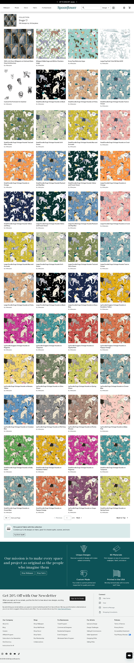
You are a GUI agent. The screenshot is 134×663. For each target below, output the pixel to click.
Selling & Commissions (94, 631)
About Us (6, 624)
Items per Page (15, 518)
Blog (4, 627)
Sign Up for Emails (77, 598)
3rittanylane (34, 23)
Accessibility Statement (121, 631)
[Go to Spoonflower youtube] (15, 654)
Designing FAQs (92, 638)
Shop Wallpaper (27, 573)
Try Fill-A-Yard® (19, 535)
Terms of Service (119, 624)
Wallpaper (6, 8)
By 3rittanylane (8, 65)
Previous (57, 518)
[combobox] (106, 8)
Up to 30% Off (64, 2)
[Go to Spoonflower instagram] (2, 654)
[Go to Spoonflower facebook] (6, 654)
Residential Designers (64, 631)
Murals (17, 8)
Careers (5, 631)
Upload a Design (92, 624)
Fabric (35, 8)
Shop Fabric (41, 573)
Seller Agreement (92, 635)
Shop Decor (37, 631)
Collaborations (38, 642)
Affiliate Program (8, 635)
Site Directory (7, 642)
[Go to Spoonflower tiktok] (19, 654)
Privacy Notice (118, 627)
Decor (26, 8)
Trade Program (62, 624)
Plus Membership (39, 638)
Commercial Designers (64, 627)
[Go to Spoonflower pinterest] (11, 654)
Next (79, 518)
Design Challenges (92, 627)
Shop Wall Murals (39, 627)
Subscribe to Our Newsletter (12, 638)
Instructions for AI (8, 645)
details (73, 2)
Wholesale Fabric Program (65, 638)
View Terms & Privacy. (64, 609)
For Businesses (46, 8)
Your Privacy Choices (120, 635)
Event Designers (62, 635)
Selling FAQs (91, 642)
